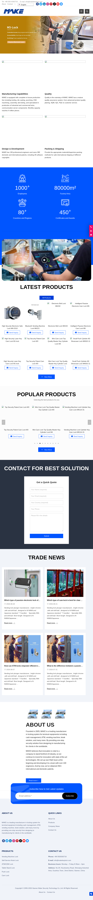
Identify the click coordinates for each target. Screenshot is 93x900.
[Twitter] (41, 5)
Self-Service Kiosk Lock (10, 860)
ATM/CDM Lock (7, 864)
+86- (6, 2)
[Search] (87, 11)
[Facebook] (37, 5)
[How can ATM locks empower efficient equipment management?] (22, 648)
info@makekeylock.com (33, 2)
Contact (10, 4)
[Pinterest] (51, 5)
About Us (51, 819)
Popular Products (46, 394)
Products (51, 822)
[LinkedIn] (44, 5)
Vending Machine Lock (10, 856)
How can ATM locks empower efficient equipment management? (31, 666)
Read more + (33, 780)
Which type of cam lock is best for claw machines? (68, 600)
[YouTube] (58, 5)
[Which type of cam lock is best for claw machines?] (65, 583)
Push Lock (5, 872)
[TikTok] (54, 5)
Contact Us (52, 830)
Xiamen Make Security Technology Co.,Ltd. (48, 888)
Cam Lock (5, 875)
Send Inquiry (13, 332)
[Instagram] (47, 5)
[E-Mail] (61, 5)
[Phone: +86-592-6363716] (91, 227)
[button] (33, 51)
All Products (46, 298)
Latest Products (46, 287)
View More (48, 377)
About (4, 4)
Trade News (46, 557)
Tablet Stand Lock (8, 868)
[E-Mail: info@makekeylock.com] (91, 235)
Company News (54, 826)
